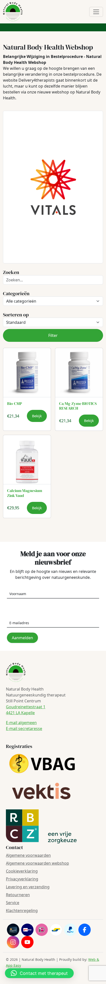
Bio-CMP (14, 403)
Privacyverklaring (22, 879)
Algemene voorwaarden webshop (37, 863)
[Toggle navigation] (96, 12)
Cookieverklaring (22, 871)
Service (12, 902)
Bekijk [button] (37, 416)
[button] (39, 973)
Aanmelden (22, 637)
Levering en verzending (28, 887)
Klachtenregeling (22, 910)
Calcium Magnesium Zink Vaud (24, 493)
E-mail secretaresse (24, 728)
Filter (53, 335)
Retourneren (18, 894)
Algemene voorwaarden (28, 855)
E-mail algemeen (21, 722)
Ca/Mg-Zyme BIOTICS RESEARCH (78, 406)
